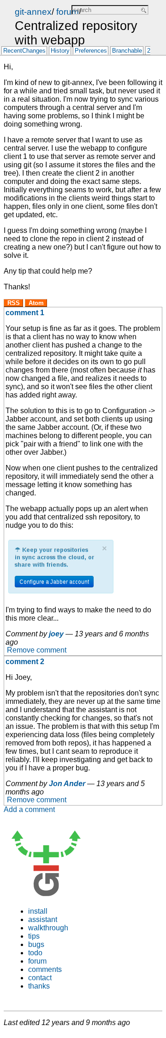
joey (56, 634)
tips (34, 936)
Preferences (91, 51)
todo (35, 953)
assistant (42, 919)
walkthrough (48, 928)
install (37, 911)
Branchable (127, 51)
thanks (39, 986)
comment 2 (25, 662)
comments (45, 969)
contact (40, 978)
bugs (36, 944)
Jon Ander (67, 784)
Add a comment (29, 809)
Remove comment (36, 650)
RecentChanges (24, 51)
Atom (36, 302)
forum (67, 12)
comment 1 (25, 313)
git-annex (33, 12)
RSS (13, 302)
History (60, 51)
